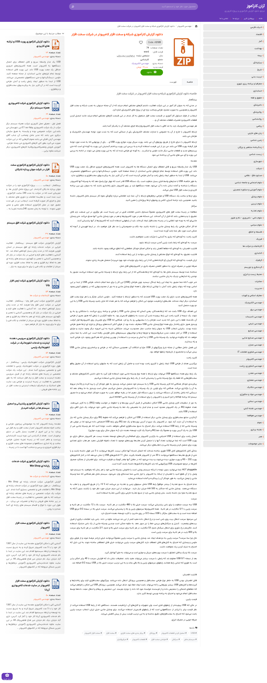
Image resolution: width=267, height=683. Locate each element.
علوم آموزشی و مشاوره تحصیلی (247, 189)
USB (193, 633)
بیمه (260, 55)
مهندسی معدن (255, 373)
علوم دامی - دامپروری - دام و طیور (246, 217)
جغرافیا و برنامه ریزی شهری (249, 83)
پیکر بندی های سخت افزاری (132, 633)
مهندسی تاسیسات (254, 316)
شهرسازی (258, 161)
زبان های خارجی (255, 133)
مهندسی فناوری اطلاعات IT (250, 352)
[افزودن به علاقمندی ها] (140, 42)
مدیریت (258, 288)
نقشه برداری (256, 429)
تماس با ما (224, 18)
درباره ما (236, 18)
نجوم (259, 422)
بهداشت (258, 48)
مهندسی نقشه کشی (253, 408)
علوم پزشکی (256, 196)
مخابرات (258, 281)
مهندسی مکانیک (254, 387)
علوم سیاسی (256, 225)
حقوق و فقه (256, 97)
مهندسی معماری (254, 380)
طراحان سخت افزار (158, 639)
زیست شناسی (255, 154)
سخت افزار (110, 633)
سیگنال (175, 639)
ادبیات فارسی (256, 27)
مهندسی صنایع (255, 330)
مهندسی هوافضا (254, 415)
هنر (260, 436)
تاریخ (259, 69)
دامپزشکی (258, 104)
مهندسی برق (256, 309)
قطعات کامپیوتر (138, 639)
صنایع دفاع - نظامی (253, 175)
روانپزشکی (257, 112)
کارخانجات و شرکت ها (252, 246)
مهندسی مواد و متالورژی (251, 394)
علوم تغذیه (256, 210)
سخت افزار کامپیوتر (92, 633)
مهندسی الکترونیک (253, 302)
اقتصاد (259, 34)
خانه (260, 18)
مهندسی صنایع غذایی (252, 337)
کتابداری (258, 253)
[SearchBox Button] (72, 6)
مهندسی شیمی (255, 323)
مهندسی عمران (255, 344)
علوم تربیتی (256, 203)
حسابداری (257, 90)
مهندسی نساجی (255, 401)
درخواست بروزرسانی (126, 55)
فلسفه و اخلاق (255, 232)
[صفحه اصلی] (196, 26)
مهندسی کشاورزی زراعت (250, 366)
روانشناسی (257, 119)
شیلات (259, 168)
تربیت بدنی (257, 76)
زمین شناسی (256, 140)
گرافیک (259, 260)
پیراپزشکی (257, 62)
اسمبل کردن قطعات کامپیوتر (173, 633)
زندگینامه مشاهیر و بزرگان (250, 147)
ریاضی (259, 126)
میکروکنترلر (121, 639)
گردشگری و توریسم (253, 267)
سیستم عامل (189, 639)
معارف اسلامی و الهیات (252, 295)
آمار (260, 41)
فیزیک (259, 239)
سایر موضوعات (255, 443)
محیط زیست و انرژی (252, 274)
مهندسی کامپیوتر (254, 359)
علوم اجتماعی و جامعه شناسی (248, 182)
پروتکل (152, 633)
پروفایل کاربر (249, 18)
